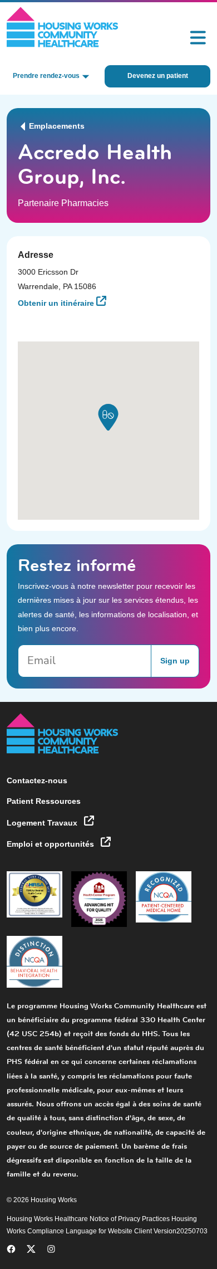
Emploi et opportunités (51, 844)
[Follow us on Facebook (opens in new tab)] (11, 1251)
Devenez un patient (157, 76)
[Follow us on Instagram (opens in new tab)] (51, 1251)
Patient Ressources (44, 801)
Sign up (175, 660)
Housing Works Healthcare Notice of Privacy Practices (89, 1219)
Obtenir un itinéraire (57, 303)
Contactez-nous (37, 780)
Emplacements (56, 125)
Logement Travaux (43, 822)
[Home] (63, 27)
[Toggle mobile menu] (198, 37)
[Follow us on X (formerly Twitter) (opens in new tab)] (31, 1251)
